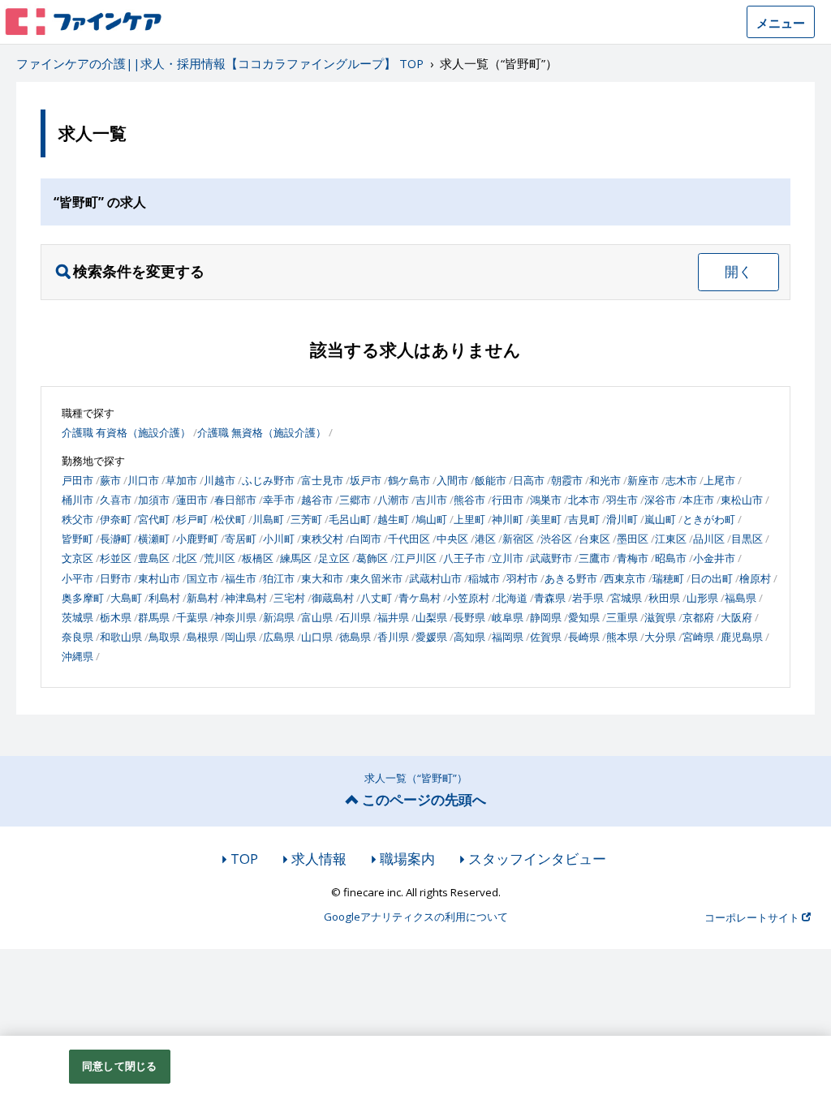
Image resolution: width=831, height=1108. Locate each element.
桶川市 (77, 499)
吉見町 (584, 519)
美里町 (546, 519)
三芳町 (306, 519)
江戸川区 (415, 558)
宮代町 (154, 519)
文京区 (77, 558)
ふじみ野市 (268, 480)
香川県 (393, 636)
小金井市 (714, 558)
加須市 (154, 499)
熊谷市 (469, 499)
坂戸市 (365, 480)
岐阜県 (507, 617)
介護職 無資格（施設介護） (261, 432)
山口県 (317, 636)
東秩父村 (322, 538)
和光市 (605, 480)
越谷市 (317, 499)
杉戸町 (192, 519)
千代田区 (409, 538)
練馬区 (296, 558)
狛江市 (279, 578)
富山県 (317, 617)
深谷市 (660, 499)
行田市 (507, 499)
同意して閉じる (119, 1066)
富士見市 (322, 480)
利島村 (164, 598)
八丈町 (376, 598)
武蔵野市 (551, 558)
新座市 (643, 480)
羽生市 (622, 499)
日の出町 (712, 578)
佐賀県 (546, 636)
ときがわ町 (708, 519)
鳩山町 (431, 519)
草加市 (181, 480)
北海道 (511, 598)
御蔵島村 (333, 598)
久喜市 (115, 499)
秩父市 (77, 519)
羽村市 (522, 578)
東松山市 (742, 499)
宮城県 (626, 598)
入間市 (452, 480)
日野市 (115, 578)
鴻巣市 (546, 499)
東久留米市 (376, 578)
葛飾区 (372, 558)
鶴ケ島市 (409, 480)
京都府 (698, 617)
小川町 (279, 538)
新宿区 (518, 538)
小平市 (77, 578)
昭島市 (671, 558)
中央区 (452, 538)
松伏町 (230, 519)
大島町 (126, 598)
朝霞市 (567, 480)
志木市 (681, 480)
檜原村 (755, 578)
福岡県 (507, 636)
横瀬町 (154, 538)
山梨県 (431, 617)
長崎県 (584, 636)
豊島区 (154, 558)
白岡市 (365, 538)
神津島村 (246, 598)
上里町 (469, 519)
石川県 (355, 617)
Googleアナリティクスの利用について (416, 917)
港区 (485, 538)
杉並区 (115, 558)
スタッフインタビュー (537, 858)
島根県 (202, 636)
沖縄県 (77, 656)
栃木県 (115, 617)
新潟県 (279, 617)
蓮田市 (192, 499)
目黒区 (747, 538)
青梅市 (632, 558)
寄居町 (240, 538)
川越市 (219, 480)
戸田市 (77, 480)
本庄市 (698, 499)
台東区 (594, 538)
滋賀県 (660, 617)
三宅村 (289, 598)
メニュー (780, 23)
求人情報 (319, 858)
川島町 (268, 519)
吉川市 (431, 499)
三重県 (622, 617)
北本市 (584, 499)
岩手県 (588, 598)
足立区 (334, 558)
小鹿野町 (197, 538)
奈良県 (77, 636)
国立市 (202, 578)
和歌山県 (121, 636)
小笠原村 (468, 598)
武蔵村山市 (435, 578)
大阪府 (736, 617)
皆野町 (77, 538)
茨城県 (77, 617)
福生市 (240, 578)
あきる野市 (571, 578)
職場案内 (407, 858)
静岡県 (546, 617)
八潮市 (393, 499)
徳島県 (355, 636)
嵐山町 (660, 519)
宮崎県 (698, 636)
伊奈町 (115, 519)
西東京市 (625, 578)
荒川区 (219, 558)
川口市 (143, 480)
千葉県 (192, 617)
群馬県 (154, 617)
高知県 (469, 636)
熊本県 (622, 636)
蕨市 (110, 480)
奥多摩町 (83, 598)
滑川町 (622, 519)
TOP (244, 858)
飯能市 (490, 480)
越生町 (393, 519)
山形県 (702, 598)
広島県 (279, 636)
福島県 (740, 598)
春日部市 (235, 499)
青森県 (550, 598)
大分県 (660, 636)
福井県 (393, 617)
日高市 (529, 480)
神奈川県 (235, 617)
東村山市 (159, 578)
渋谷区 (556, 538)
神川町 (507, 519)
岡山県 (240, 636)
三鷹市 (594, 558)
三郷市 (355, 499)
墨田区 (632, 538)
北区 (186, 558)
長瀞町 (115, 538)
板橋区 (257, 558)
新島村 (202, 598)
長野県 (469, 617)
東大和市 (322, 578)
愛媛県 (431, 636)
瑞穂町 (668, 578)
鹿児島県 (742, 636)
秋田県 (664, 598)
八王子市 (464, 558)
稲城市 (484, 578)
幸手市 (279, 499)
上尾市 (719, 480)
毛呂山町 (350, 519)
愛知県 (584, 617)
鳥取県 (164, 636)
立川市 (507, 558)
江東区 (671, 538)
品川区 (709, 538)
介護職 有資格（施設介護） (126, 432)
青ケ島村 (419, 598)
